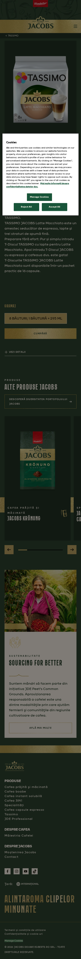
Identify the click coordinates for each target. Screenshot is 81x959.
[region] (40, 174)
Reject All (26, 206)
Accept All (54, 206)
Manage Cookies (39, 197)
